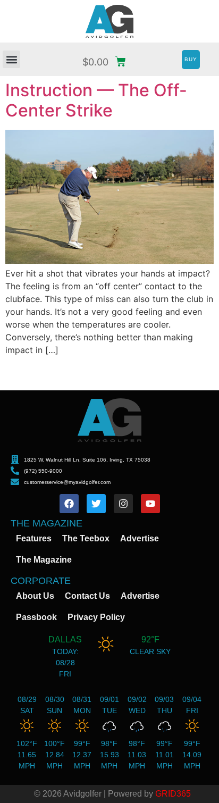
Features (34, 538)
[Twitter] (96, 503)
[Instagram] (123, 503)
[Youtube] (150, 503)
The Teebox (86, 538)
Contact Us (87, 595)
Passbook (36, 617)
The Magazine (44, 559)
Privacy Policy (96, 617)
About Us (35, 595)
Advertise (139, 538)
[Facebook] (69, 503)
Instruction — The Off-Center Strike (96, 100)
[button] (11, 59)
